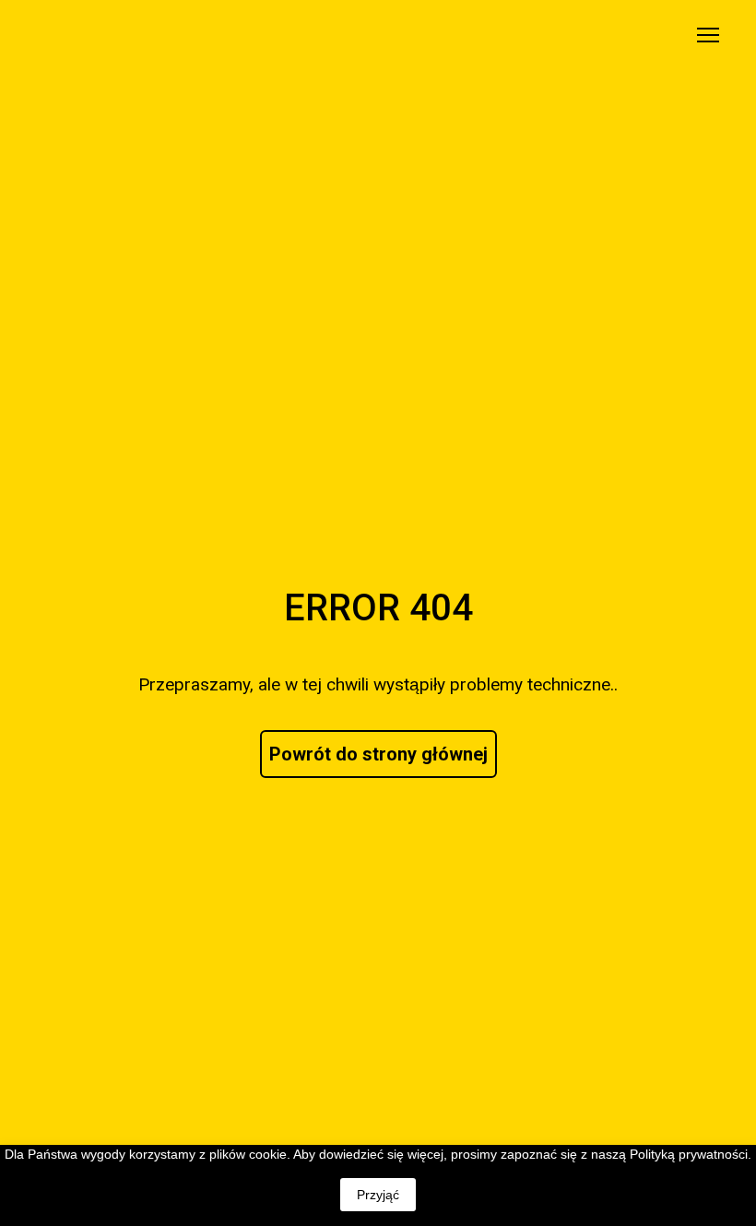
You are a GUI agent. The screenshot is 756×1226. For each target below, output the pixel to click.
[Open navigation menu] (708, 35)
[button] (378, 754)
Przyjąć (378, 1194)
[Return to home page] (90, 34)
